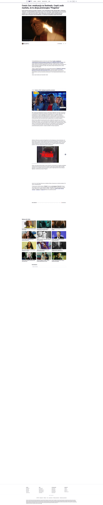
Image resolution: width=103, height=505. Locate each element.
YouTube (33, 189)
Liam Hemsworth (41, 488)
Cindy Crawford (53, 492)
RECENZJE (35, 1)
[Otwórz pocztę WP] (68, 1)
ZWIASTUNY (39, 1)
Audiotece (38, 189)
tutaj (41, 503)
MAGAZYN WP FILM (44, 1)
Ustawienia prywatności (63, 497)
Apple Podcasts (61, 188)
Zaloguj (73, 1)
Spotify (56, 188)
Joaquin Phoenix (28, 492)
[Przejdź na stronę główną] (29, 1)
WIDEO (49, 1)
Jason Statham (40, 492)
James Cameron (53, 488)
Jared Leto (65, 488)
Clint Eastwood (27, 488)
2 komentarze (60, 43)
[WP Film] (31, 1)
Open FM (43, 189)
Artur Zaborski (26, 43)
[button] (70, 1)
